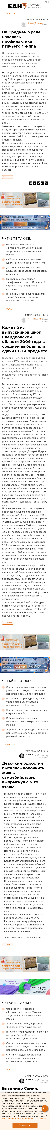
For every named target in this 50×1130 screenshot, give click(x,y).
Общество (7, 177)
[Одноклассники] (34, 183)
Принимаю (25, 1125)
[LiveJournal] (46, 183)
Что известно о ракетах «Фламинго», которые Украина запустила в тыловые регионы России (24, 250)
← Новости (8, 13)
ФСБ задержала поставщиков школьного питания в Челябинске (25, 261)
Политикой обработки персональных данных (24, 1119)
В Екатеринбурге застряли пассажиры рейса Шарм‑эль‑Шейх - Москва (27, 721)
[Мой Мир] (42, 183)
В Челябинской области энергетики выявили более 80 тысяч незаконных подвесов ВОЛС (27, 1035)
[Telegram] (38, 183)
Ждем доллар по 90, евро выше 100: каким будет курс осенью (24, 1025)
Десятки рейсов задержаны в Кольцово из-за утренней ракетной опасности (26, 271)
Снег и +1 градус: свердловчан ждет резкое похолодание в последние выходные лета (24, 1058)
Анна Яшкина (35, 23)
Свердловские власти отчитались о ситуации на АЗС (27, 712)
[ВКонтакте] (30, 183)
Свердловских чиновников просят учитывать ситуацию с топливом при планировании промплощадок (26, 690)
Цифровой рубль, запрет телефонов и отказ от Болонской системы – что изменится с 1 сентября (25, 284)
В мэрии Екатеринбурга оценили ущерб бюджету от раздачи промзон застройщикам (25, 297)
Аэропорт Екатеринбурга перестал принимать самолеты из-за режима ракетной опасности (27, 733)
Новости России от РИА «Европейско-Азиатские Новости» (17, 6)
